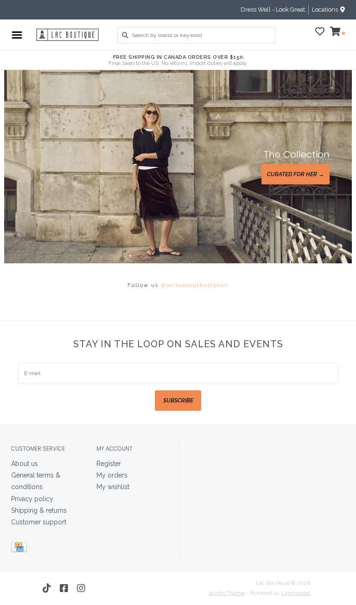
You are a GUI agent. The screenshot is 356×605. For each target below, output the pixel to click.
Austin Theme (227, 593)
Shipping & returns (39, 510)
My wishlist (112, 486)
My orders (111, 475)
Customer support (38, 522)
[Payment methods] (20, 549)
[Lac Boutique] (67, 34)
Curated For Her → (295, 174)
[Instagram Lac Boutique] (81, 588)
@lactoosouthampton (195, 285)
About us (24, 463)
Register (108, 463)
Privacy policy (32, 499)
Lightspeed (295, 593)
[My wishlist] (319, 33)
